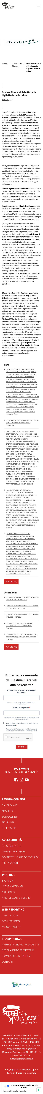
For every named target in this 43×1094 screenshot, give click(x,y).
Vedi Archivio (11, 582)
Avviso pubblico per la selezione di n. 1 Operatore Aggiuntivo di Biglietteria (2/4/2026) (22, 637)
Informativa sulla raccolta (14, 1091)
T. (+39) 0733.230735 (26, 1053)
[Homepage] (8, 6)
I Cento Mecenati (12, 886)
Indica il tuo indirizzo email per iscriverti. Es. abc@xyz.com (21, 703)
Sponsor (7, 881)
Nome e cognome (21, 708)
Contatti (7, 962)
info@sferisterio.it (16, 1048)
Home (4, 63)
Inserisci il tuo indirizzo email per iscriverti (21, 691)
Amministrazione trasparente (20, 945)
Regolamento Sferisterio (18, 950)
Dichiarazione (10, 863)
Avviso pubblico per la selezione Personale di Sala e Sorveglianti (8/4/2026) (19, 625)
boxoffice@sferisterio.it (21, 1058)
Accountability (11, 927)
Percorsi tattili (11, 846)
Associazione (10, 915)
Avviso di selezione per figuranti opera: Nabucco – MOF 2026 (22, 615)
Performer (9, 828)
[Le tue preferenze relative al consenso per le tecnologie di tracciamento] (39, 1090)
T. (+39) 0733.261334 (30, 1045)
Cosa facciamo (11, 921)
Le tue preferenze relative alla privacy (24, 1086)
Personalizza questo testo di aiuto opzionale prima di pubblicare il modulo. (21, 718)
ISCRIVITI (21, 747)
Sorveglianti (10, 817)
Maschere (8, 811)
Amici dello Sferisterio (16, 898)
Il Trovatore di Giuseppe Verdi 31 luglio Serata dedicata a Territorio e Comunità (22, 423)
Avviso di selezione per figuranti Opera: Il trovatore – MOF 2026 (22, 607)
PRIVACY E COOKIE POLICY (16, 956)
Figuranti (8, 822)
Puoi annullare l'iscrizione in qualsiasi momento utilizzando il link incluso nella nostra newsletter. (21, 730)
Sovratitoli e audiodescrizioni (21, 857)
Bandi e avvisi (10, 805)
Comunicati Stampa (17, 64)
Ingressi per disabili (14, 851)
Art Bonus (8, 892)
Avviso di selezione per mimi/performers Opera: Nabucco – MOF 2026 (22, 598)
